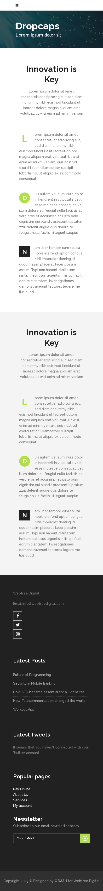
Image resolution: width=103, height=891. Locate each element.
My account (22, 806)
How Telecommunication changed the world (49, 701)
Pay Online (21, 789)
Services (20, 800)
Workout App (23, 709)
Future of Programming (32, 675)
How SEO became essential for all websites (49, 692)
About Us (20, 795)
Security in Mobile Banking (34, 683)
